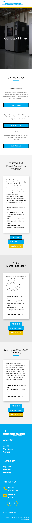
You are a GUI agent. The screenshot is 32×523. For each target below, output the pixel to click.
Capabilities (8, 466)
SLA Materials (16, 328)
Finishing (16, 237)
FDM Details (16, 105)
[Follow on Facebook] (9, 503)
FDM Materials (16, 242)
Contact (6, 452)
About (6, 445)
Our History (8, 449)
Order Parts (16, 246)
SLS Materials (16, 410)
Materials (7, 469)
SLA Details (16, 125)
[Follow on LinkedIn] (15, 503)
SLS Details (16, 146)
